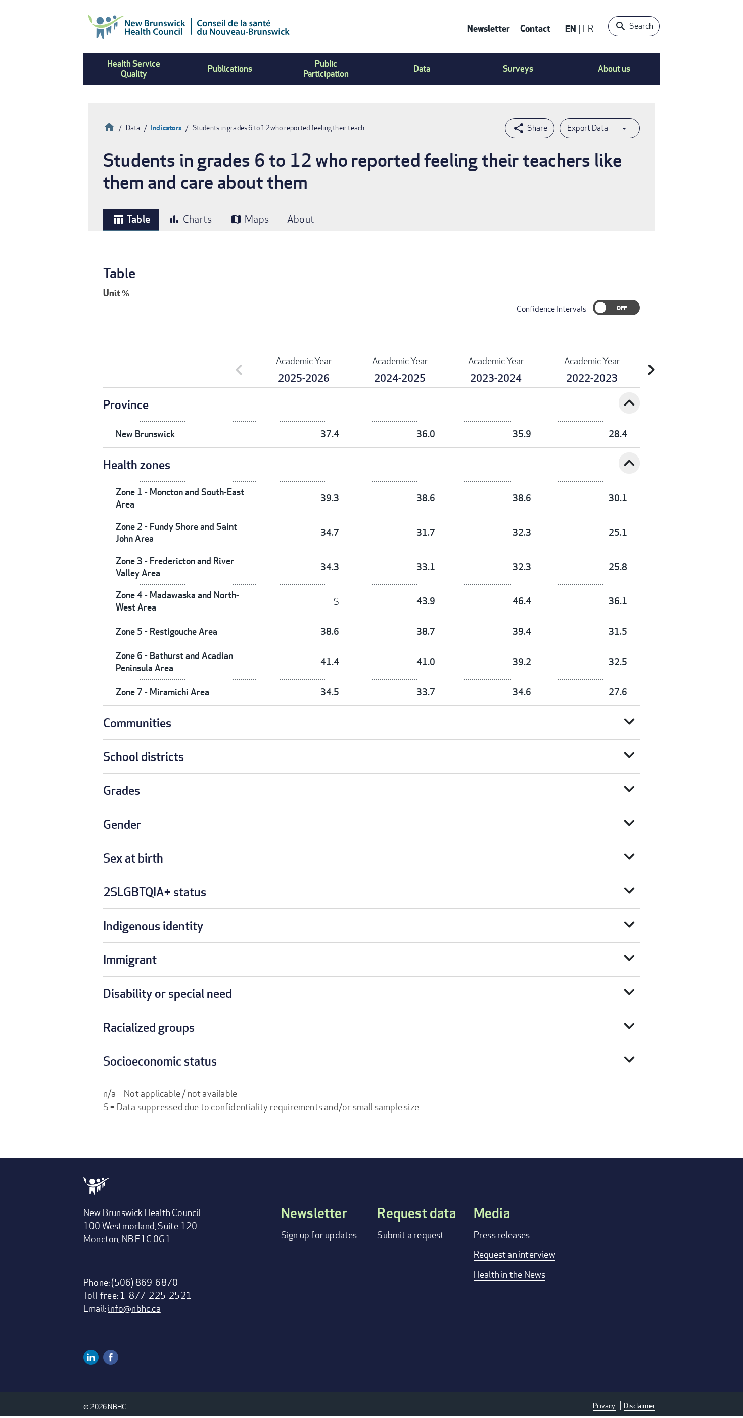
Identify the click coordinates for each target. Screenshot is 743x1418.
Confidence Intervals (551, 308)
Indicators (166, 127)
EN (570, 28)
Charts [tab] (190, 219)
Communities (137, 722)
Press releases (502, 1235)
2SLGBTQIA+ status (154, 891)
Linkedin (91, 1357)
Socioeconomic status (160, 1061)
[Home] (189, 26)
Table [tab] (131, 219)
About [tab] (300, 219)
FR (588, 28)
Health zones (136, 464)
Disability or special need (167, 993)
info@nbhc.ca (134, 1308)
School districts (143, 756)
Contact (535, 28)
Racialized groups (149, 1027)
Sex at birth (133, 858)
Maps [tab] (249, 219)
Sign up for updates (319, 1235)
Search (641, 26)
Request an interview (514, 1254)
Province (126, 404)
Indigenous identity (153, 925)
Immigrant (130, 959)
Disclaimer (639, 1405)
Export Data (587, 128)
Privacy (604, 1405)
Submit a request (410, 1235)
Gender (122, 824)
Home (109, 126)
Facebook (110, 1357)
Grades (121, 790)
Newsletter (488, 28)
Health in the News (510, 1274)
